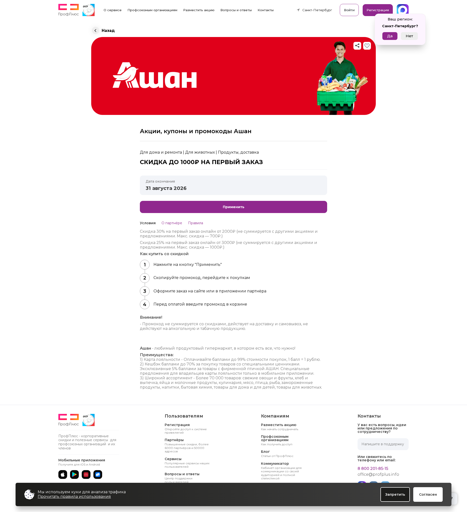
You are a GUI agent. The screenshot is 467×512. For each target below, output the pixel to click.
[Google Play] (74, 474)
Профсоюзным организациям (152, 10)
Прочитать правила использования (74, 496)
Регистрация (378, 10)
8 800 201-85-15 (373, 469)
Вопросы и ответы (236, 10)
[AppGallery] (86, 474)
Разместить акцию (199, 10)
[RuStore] (97, 474)
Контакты (266, 10)
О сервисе (113, 10)
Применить (233, 207)
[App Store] (62, 474)
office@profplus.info (378, 474)
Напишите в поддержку (382, 444)
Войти (349, 10)
